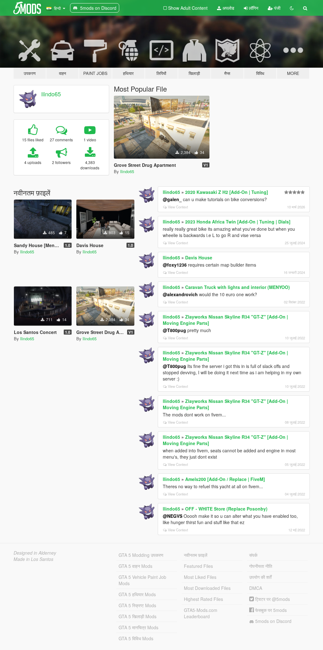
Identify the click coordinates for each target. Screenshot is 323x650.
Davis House (198, 257)
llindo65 (51, 94)
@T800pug (174, 330)
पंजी (276, 8)
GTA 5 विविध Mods (136, 638)
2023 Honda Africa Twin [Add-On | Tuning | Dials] (238, 221)
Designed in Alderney (35, 553)
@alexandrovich (180, 294)
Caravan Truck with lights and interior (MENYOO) (237, 287)
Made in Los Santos (33, 559)
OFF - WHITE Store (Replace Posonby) (226, 509)
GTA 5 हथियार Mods (137, 594)
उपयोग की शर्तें (260, 577)
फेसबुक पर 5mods (270, 610)
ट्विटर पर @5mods (272, 599)
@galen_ (172, 199)
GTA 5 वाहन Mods (135, 566)
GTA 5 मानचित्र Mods (138, 627)
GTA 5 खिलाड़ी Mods (137, 616)
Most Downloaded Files (207, 588)
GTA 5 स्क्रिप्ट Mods (137, 605)
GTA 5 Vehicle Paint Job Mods (142, 580)
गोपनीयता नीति (260, 566)
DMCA (255, 588)
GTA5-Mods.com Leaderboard (200, 613)
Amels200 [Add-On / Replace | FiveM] (225, 479)
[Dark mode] (291, 8)
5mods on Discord (272, 621)
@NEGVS (172, 516)
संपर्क (253, 555)
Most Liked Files (200, 577)
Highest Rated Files (203, 599)
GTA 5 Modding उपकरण (141, 555)
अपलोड (227, 8)
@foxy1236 (175, 265)
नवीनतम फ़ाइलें (195, 555)
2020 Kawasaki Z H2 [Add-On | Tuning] (226, 192)
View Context (178, 206)
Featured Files (198, 566)
